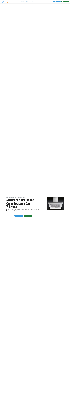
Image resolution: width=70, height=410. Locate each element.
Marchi (31, 1)
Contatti (22, 1)
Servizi (27, 1)
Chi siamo (17, 1)
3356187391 (57, 1)
